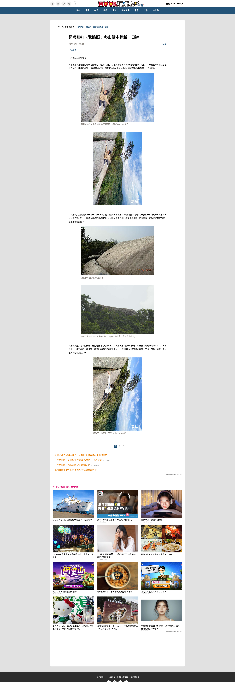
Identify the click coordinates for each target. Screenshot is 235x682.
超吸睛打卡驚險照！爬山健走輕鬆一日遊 (93, 27)
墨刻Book (170, 3)
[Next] (123, 446)
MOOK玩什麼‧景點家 (66, 27)
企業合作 (111, 677)
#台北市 (73, 50)
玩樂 (164, 44)
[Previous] (111, 446)
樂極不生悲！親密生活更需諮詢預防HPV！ (115, 520)
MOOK (180, 3)
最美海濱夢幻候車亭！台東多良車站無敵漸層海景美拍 (80, 455)
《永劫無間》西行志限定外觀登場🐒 (72, 465)
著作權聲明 (123, 677)
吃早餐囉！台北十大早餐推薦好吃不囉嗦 (114, 592)
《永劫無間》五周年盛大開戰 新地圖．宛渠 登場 (78, 460)
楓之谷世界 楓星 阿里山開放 (65, 592)
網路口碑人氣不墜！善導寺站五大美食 (157, 554)
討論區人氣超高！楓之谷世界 (153, 592)
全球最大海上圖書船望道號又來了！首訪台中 (72, 520)
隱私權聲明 (135, 677)
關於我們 (100, 677)
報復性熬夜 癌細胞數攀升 (152, 520)
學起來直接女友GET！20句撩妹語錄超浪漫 (75, 470)
